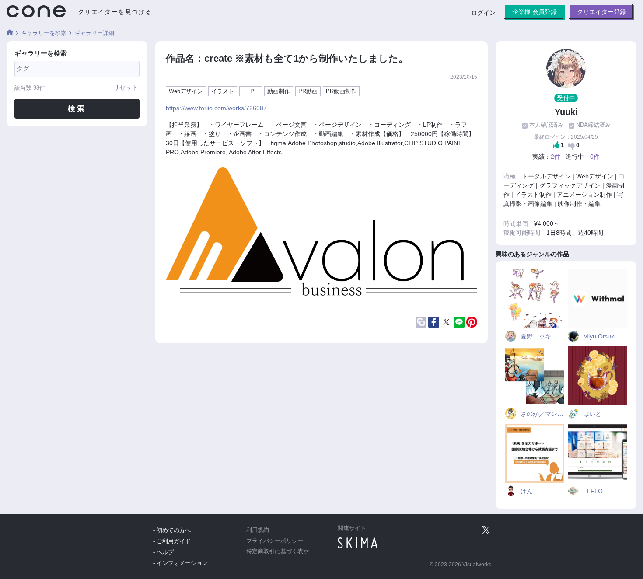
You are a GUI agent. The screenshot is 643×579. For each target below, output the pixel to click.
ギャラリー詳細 (94, 33)
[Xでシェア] (446, 322)
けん (526, 491)
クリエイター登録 (601, 11)
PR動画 (308, 91)
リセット (125, 87)
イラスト (222, 91)
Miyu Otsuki (598, 336)
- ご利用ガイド (172, 541)
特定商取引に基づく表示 (277, 551)
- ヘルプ (163, 552)
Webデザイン (186, 91)
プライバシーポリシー (274, 541)
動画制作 (278, 91)
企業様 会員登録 (534, 11)
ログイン (483, 12)
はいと (591, 413)
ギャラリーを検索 (43, 33)
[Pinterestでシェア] (471, 322)
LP (250, 91)
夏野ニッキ (535, 336)
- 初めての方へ (172, 530)
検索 (77, 109)
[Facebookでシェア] (433, 322)
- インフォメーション (180, 563)
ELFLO (592, 491)
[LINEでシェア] (459, 322)
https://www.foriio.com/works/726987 (216, 108)
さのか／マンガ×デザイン (541, 413)
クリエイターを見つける (115, 11)
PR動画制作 (341, 91)
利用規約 (257, 530)
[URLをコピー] (421, 322)
